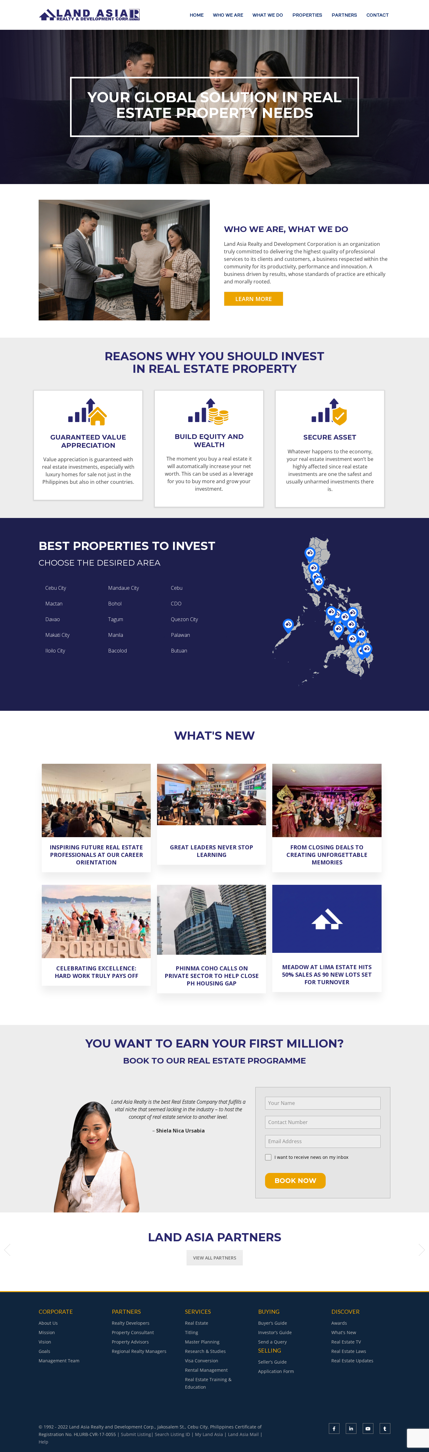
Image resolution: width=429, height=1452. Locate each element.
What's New (343, 1332)
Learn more (253, 299)
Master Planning (202, 1342)
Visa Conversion (201, 1361)
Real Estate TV (346, 1342)
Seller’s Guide (272, 1362)
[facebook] (334, 1428)
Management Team (59, 1361)
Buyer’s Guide (272, 1323)
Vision (45, 1342)
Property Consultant (133, 1332)
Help (43, 1442)
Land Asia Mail (243, 1434)
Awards (339, 1323)
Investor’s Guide (275, 1332)
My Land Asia (209, 1434)
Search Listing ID (172, 1434)
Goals (44, 1351)
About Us (48, 1323)
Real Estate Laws (348, 1351)
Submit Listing (136, 1434)
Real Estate (196, 1323)
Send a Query (272, 1342)
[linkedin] (351, 1428)
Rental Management (206, 1370)
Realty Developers (130, 1323)
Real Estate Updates (352, 1361)
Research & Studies (205, 1351)
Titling (191, 1332)
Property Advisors (130, 1342)
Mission (47, 1332)
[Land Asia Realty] (90, 18)
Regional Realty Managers (139, 1351)
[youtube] (368, 1428)
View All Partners (214, 1258)
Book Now (295, 1181)
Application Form (276, 1371)
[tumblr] (385, 1428)
